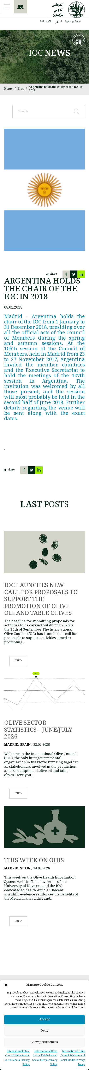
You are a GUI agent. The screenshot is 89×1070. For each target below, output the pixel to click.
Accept (44, 1019)
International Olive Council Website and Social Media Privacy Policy (72, 1058)
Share (53, 274)
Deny (44, 1031)
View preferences (44, 1042)
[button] (6, 985)
